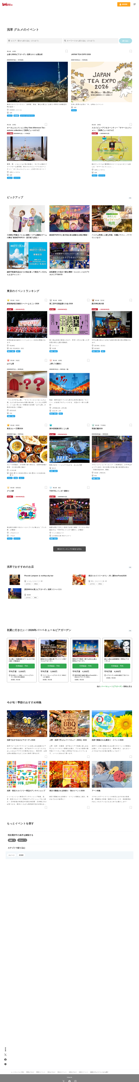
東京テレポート (66, 535)
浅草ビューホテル (15, 172)
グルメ (21, 840)
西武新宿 (21, 473)
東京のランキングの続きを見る (69, 549)
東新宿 (11, 473)
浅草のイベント (83, 1072)
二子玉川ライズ (14, 533)
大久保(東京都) (41, 473)
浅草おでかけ (73, 1072)
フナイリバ (55, 345)
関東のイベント (40, 1072)
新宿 (30, 473)
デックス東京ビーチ (58, 533)
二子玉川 (12, 535)
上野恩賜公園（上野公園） (60, 408)
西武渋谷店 (13, 410)
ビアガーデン (118, 686)
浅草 (11, 113)
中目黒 (54, 348)
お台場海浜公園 (56, 535)
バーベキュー (106, 686)
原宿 (11, 348)
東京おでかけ (51, 1072)
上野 (59, 411)
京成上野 (54, 411)
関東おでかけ (30, 1072)
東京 (95, 475)
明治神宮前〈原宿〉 (19, 348)
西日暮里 (97, 348)
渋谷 (11, 413)
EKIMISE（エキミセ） (16, 110)
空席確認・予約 (22, 666)
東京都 (9, 51)
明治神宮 (12, 345)
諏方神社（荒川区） (100, 345)
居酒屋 (21, 855)
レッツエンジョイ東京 (17, 1072)
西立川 (54, 468)
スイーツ (11, 855)
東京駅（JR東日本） (100, 473)
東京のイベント (62, 1072)
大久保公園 (13, 470)
